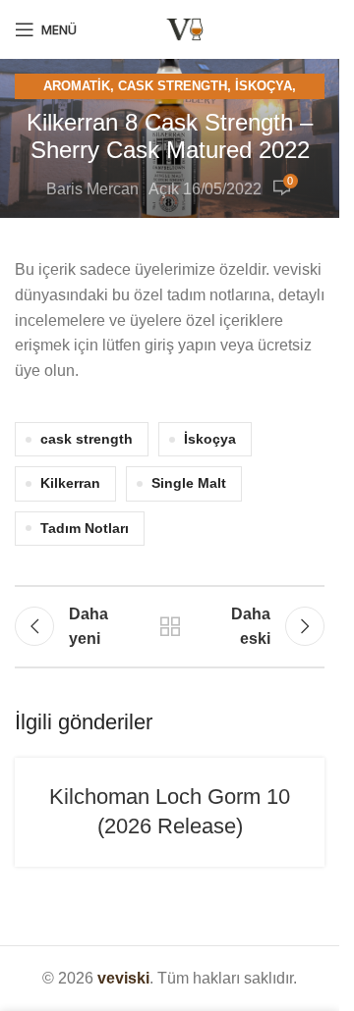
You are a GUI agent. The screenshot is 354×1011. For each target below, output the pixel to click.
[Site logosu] (184, 28)
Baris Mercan (92, 189)
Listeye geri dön (170, 626)
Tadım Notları (84, 528)
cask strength (86, 439)
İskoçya (263, 86)
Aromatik (76, 86)
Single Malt (188, 483)
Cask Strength (172, 86)
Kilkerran (70, 483)
